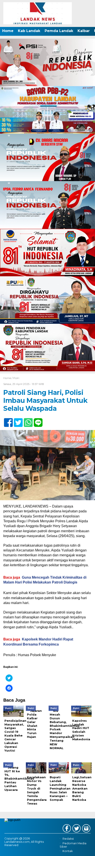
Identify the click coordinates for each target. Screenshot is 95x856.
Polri (16, 378)
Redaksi (68, 838)
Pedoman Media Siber (73, 845)
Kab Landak (29, 31)
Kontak (68, 851)
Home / (8, 378)
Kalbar (84, 31)
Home (7, 31)
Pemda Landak (59, 31)
